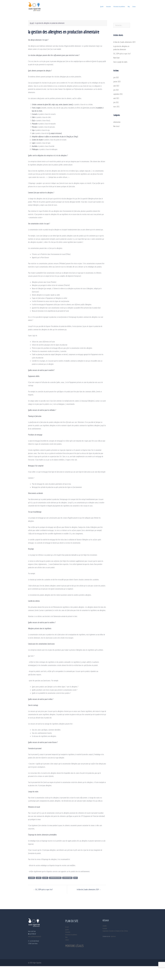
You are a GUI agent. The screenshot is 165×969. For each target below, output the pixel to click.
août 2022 (116, 86)
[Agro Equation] (34, 6)
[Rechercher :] (121, 25)
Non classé (116, 126)
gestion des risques (67, 877)
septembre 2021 (118, 94)
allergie (38, 877)
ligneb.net (113, 936)
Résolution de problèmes (119, 6)
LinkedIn (105, 926)
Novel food (116, 58)
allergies (45, 877)
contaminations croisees (55, 877)
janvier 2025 (117, 81)
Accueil (32, 23)
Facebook (105, 928)
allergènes (31, 877)
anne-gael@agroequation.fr (34, 936)
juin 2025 (116, 77)
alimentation (116, 122)
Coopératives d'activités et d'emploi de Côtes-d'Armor (115, 931)
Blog (129, 6)
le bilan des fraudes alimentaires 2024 (88, 889)
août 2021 (116, 98)
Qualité (101, 6)
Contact (134, 6)
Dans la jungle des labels (120, 62)
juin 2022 (116, 90)
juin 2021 (116, 102)
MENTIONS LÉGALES (74, 946)
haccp (75, 877)
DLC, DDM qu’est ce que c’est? (44, 889)
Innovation (108, 6)
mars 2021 (116, 106)
